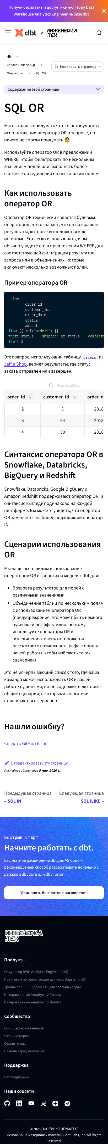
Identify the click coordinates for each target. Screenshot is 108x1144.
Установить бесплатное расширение (54, 892)
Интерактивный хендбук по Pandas (32, 994)
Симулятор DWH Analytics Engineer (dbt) (36, 971)
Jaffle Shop (15, 364)
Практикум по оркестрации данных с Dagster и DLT (45, 979)
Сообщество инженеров (24, 1028)
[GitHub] (7, 1103)
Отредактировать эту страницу (39, 763)
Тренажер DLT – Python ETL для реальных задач (42, 986)
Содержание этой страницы (33, 89)
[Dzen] (55, 1103)
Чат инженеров (16, 1035)
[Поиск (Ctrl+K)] (99, 33)
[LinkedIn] (19, 1103)
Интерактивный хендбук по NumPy (32, 1002)
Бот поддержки (16, 1077)
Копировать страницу (78, 66)
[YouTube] (31, 1103)
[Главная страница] (9, 57)
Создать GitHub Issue (25, 743)
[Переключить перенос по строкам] (87, 298)
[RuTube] (43, 1103)
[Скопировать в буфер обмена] (97, 298)
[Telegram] (67, 1103)
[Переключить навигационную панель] (8, 33)
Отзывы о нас (14, 1043)
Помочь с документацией (24, 1051)
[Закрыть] (104, 11)
